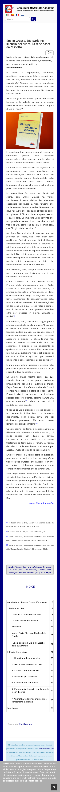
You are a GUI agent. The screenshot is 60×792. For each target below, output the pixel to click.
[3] (26, 401)
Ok (54, 787)
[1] (14, 316)
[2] (52, 359)
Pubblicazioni (25, 724)
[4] (36, 423)
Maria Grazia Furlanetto (41, 503)
